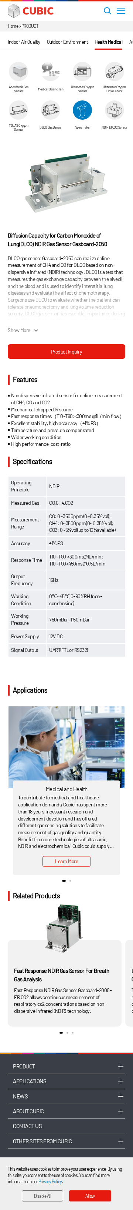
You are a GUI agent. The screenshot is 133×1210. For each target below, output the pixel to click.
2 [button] (70, 881)
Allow (90, 1196)
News (20, 1096)
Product (24, 1066)
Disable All (42, 1196)
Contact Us (27, 1126)
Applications (29, 1081)
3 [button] (73, 1033)
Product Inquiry (66, 351)
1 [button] (63, 881)
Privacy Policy (50, 1181)
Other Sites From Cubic (42, 1141)
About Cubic (28, 1111)
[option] (66, 183)
